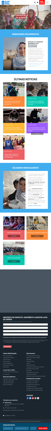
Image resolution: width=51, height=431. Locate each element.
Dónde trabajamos (7, 363)
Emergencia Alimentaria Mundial (34, 390)
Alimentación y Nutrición (32, 372)
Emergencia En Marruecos (33, 384)
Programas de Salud (31, 374)
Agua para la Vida (30, 365)
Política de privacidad (8, 365)
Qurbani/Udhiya (30, 361)
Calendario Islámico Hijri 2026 (10, 379)
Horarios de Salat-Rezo (8, 380)
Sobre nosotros (7, 359)
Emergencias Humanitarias (33, 355)
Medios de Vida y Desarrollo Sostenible (35, 376)
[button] (37, 2)
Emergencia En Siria (31, 386)
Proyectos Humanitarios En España (35, 366)
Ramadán (28, 359)
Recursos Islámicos (8, 384)
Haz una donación (7, 355)
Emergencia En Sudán (32, 382)
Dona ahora (42, 2)
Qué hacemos (6, 361)
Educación (29, 370)
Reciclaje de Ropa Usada (32, 368)
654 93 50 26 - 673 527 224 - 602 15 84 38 (14, 410)
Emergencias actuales (8, 357)
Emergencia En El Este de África (34, 388)
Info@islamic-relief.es (10, 415)
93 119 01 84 (7, 408)
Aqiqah (28, 363)
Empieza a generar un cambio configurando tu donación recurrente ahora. (35, 65)
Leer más (37, 133)
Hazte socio (6, 366)
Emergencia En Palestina (32, 380)
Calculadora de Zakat (8, 382)
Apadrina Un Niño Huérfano (33, 357)
